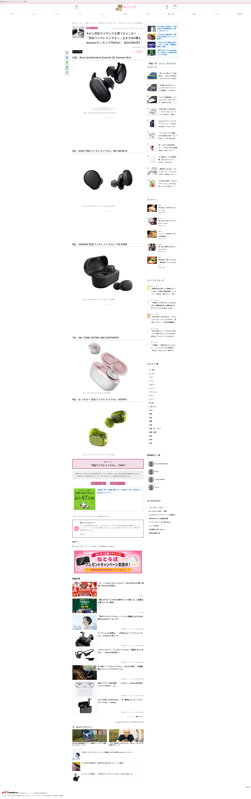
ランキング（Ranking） (90, 546)
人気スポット (153, 406)
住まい (148, 14)
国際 (150, 421)
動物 (194, 14)
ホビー (151, 395)
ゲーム (151, 381)
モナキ (157, 487)
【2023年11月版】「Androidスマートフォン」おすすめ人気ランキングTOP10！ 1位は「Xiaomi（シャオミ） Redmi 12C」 (167, 186)
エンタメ (57, 14)
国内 (150, 417)
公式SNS (12, 795)
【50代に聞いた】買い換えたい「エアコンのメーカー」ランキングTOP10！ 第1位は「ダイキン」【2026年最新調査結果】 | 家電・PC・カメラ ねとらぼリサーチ (163, 322)
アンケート (151, 200)
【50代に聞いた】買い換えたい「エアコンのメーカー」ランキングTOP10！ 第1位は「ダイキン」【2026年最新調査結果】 (167, 114)
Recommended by (131, 716)
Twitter (81, 534)
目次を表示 (139, 51)
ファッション (153, 392)
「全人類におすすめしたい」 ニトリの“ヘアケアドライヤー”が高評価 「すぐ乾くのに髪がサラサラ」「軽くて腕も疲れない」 (168, 90)
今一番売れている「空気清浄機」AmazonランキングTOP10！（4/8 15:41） (167, 159)
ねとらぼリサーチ (139, 47)
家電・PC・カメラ (92, 28)
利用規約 (247, 787)
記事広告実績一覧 (153, 533)
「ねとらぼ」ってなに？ (155, 507)
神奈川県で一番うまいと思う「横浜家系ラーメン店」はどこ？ (167, 262)
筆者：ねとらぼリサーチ (87, 522)
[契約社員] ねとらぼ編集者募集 (157, 518)
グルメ (103, 14)
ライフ (151, 399)
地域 (125, 14)
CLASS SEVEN (160, 479)
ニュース (34, 14)
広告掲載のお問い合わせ (155, 529)
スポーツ (152, 384)
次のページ (119, 483)
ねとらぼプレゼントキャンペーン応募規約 (161, 515)
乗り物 (151, 403)
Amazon (77, 546)
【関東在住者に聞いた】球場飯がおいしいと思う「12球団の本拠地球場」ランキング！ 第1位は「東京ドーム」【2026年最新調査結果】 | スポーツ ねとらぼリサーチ (163, 294)
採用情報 (55, 795)
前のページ (97, 483)
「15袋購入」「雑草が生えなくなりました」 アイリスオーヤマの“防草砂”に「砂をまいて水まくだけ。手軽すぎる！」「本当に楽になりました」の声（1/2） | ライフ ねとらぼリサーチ (163, 350)
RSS (44, 795)
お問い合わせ (25, 795)
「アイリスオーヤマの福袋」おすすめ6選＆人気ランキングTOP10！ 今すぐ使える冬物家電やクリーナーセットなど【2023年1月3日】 (167, 138)
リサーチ (216, 14)
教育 (150, 436)
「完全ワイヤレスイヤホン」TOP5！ (108, 465)
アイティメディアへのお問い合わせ (159, 522)
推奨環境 (61, 795)
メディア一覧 (5, 795)
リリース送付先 (153, 526)
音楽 (150, 443)
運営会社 (49, 795)
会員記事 (239, 14)
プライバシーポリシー (36, 795)
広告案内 (18, 795)
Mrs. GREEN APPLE (161, 464)
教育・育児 (171, 14)
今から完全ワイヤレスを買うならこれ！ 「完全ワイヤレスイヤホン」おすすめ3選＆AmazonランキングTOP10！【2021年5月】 (113, 38)
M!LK (157, 471)
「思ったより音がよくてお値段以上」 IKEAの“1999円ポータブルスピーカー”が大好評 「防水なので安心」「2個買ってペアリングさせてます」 (168, 78)
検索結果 (94, 473)
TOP (11, 14)
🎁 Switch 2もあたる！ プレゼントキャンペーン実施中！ (14, 1)
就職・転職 (152, 432)
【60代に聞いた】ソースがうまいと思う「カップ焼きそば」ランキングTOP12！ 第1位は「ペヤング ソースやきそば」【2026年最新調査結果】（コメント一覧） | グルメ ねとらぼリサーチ (164, 336)
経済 (150, 439)
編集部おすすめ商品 (107, 546)
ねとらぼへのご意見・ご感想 (157, 511)
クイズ (80, 14)
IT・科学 (152, 370)
